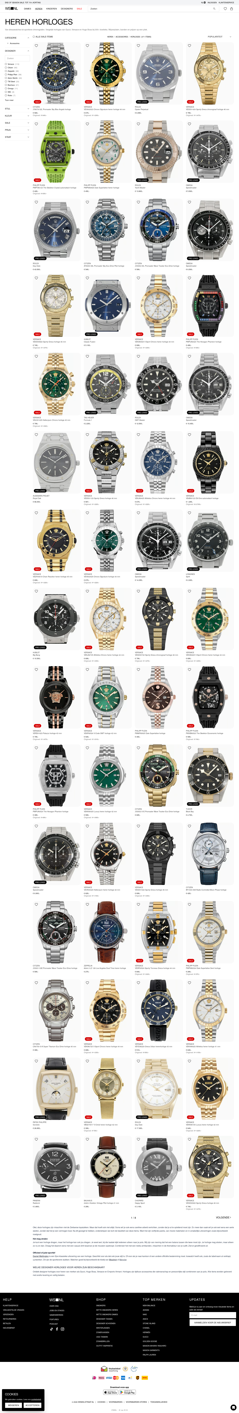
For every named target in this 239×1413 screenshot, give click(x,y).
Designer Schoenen (105, 1323)
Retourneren (9, 1319)
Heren (110, 36)
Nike (145, 1314)
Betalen (7, 1323)
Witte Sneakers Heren (107, 1310)
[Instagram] (62, 1329)
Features (54, 1319)
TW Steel (11, 81)
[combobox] (150, 9)
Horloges (135, 36)
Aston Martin (13, 78)
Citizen (10, 67)
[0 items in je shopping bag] (231, 8)
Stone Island (149, 1323)
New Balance (149, 1305)
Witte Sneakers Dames (107, 1314)
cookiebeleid (36, 1399)
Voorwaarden (115, 1402)
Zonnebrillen (103, 1341)
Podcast (54, 1324)
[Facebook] (57, 1329)
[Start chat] (234, 1408)
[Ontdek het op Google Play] (127, 1392)
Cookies (101, 1402)
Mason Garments (151, 1350)
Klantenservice (226, 2)
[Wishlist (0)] (225, 8)
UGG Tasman (102, 1337)
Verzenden (8, 1314)
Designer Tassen (104, 1319)
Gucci (145, 1337)
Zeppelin (11, 71)
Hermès (146, 1332)
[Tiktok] (52, 1329)
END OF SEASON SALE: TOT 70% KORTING (23, 2)
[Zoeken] (214, 8)
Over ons (54, 1306)
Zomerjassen (102, 1332)
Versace (11, 64)
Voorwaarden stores (136, 1402)
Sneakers (100, 1305)
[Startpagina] (11, 8)
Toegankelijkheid (158, 1402)
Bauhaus (11, 85)
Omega (11, 88)
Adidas (146, 1310)
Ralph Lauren (149, 1354)
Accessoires (122, 36)
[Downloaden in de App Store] (110, 1392)
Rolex (10, 95)
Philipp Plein (12, 74)
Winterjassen (103, 1328)
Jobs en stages (57, 1310)
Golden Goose (150, 1341)
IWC (9, 92)
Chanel (146, 1328)
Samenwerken (56, 1315)
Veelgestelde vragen (13, 1310)
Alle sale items (44, 36)
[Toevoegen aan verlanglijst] (36, 45)
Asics (145, 1319)
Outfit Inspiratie (104, 1345)
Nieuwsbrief (9, 1328)
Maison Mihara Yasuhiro (154, 1345)
